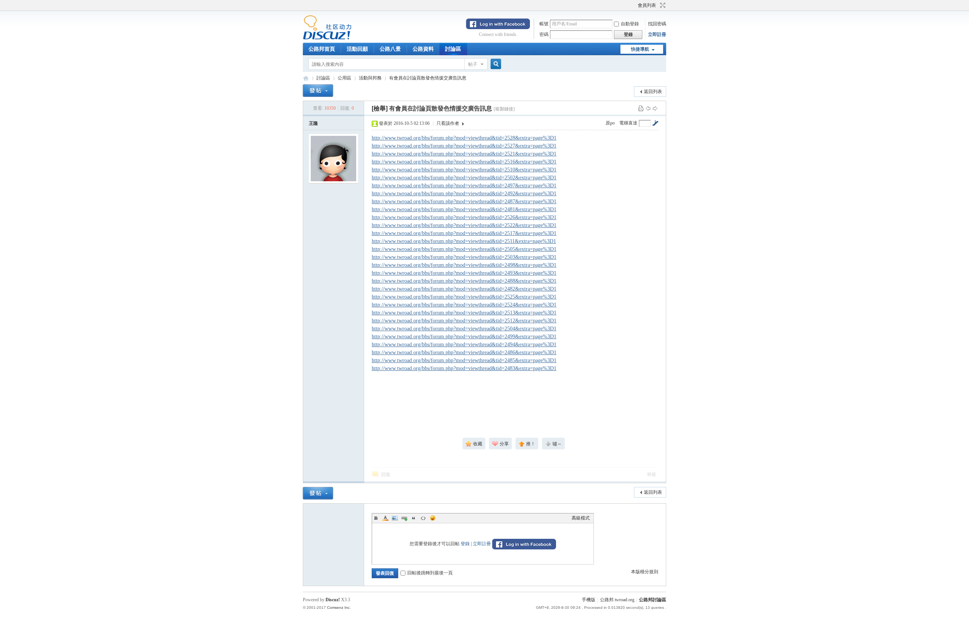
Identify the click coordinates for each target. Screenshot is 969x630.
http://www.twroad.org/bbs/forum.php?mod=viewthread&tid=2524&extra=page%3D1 (464, 305)
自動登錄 (630, 23)
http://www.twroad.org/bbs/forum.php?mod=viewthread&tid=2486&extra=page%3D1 (464, 352)
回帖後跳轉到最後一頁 (430, 573)
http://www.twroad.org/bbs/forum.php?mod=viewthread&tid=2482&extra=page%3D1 (464, 289)
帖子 (472, 64)
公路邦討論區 (306, 78)
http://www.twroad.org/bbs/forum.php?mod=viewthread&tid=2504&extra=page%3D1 (464, 328)
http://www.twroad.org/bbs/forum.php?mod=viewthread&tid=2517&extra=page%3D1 (464, 233)
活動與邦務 (370, 78)
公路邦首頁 (321, 49)
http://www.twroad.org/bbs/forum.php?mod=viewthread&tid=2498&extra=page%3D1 (464, 265)
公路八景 (390, 49)
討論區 (453, 49)
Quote (414, 518)
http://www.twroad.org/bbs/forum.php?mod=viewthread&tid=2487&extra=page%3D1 (464, 201)
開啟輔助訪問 (634, 5)
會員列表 (647, 5)
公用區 (344, 78)
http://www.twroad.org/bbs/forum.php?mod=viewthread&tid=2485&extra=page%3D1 (464, 360)
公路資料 (423, 49)
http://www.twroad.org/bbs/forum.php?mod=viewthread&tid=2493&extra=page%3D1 (464, 273)
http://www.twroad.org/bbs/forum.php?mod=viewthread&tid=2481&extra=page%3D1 (464, 209)
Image (395, 518)
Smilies (432, 518)
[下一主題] (655, 108)
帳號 (543, 23)
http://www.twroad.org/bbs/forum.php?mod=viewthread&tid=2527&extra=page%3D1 (464, 146)
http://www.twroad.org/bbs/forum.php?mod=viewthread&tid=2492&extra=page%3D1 (464, 193)
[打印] (641, 108)
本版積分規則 (644, 571)
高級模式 (581, 518)
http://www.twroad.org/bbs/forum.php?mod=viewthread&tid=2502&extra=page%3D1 (464, 177)
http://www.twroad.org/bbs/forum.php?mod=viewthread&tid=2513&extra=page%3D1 (464, 313)
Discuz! (333, 599)
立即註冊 (657, 34)
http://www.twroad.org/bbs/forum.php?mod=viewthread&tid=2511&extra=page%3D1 (464, 241)
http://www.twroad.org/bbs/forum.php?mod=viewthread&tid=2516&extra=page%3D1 (464, 162)
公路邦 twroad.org (617, 599)
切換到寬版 (661, 5)
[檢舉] (380, 108)
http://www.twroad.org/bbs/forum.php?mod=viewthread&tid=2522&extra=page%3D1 (464, 225)
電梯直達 (628, 123)
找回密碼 (657, 23)
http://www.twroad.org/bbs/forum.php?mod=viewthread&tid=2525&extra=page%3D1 (464, 297)
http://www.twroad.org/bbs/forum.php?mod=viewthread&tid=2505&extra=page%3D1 (464, 249)
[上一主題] (648, 108)
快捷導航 (640, 49)
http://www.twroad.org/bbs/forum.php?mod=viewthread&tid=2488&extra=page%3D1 (464, 281)
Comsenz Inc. (339, 607)
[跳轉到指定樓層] (655, 123)
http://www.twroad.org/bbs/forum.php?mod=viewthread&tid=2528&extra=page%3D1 (464, 138)
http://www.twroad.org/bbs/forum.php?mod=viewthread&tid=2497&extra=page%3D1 (464, 185)
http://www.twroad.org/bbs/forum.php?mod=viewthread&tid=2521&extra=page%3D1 (464, 154)
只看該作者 (447, 123)
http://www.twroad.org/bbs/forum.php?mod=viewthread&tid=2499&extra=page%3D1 (464, 336)
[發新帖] (318, 90)
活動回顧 (357, 49)
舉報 (651, 474)
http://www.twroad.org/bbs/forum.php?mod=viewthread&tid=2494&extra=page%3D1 (464, 344)
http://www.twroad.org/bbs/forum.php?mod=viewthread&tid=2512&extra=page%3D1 (464, 321)
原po (610, 123)
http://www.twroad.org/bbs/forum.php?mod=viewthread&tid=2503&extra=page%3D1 (464, 257)
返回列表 (653, 91)
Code (423, 518)
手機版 (588, 599)
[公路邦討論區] (327, 38)
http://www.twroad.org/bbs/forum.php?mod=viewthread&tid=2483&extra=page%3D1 (464, 368)
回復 (385, 474)
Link (404, 518)
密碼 (543, 34)
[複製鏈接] (504, 109)
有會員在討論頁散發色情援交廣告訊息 (427, 78)
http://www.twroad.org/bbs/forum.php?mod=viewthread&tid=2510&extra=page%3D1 (464, 170)
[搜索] (495, 64)
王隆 (313, 123)
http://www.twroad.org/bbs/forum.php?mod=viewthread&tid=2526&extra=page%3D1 (464, 217)
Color (385, 518)
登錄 (465, 543)
